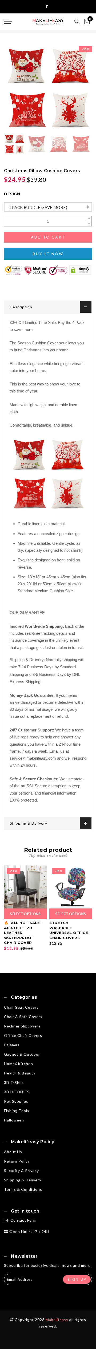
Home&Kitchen (18, 1063)
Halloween (14, 1120)
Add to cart (48, 237)
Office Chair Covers (23, 1035)
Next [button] (75, 91)
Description (21, 307)
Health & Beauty (19, 1073)
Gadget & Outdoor (22, 1054)
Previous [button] (13, 91)
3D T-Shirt (14, 1082)
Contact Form (23, 1220)
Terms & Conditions (23, 1189)
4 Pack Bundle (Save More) (38, 207)
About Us (13, 1151)
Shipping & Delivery (28, 823)
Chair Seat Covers (21, 1007)
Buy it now (48, 253)
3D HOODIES (17, 1092)
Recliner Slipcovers (22, 1026)
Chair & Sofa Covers (23, 1016)
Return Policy (17, 1161)
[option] (48, 88)
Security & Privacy (21, 1170)
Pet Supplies (16, 1101)
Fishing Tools (16, 1110)
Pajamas (11, 1045)
